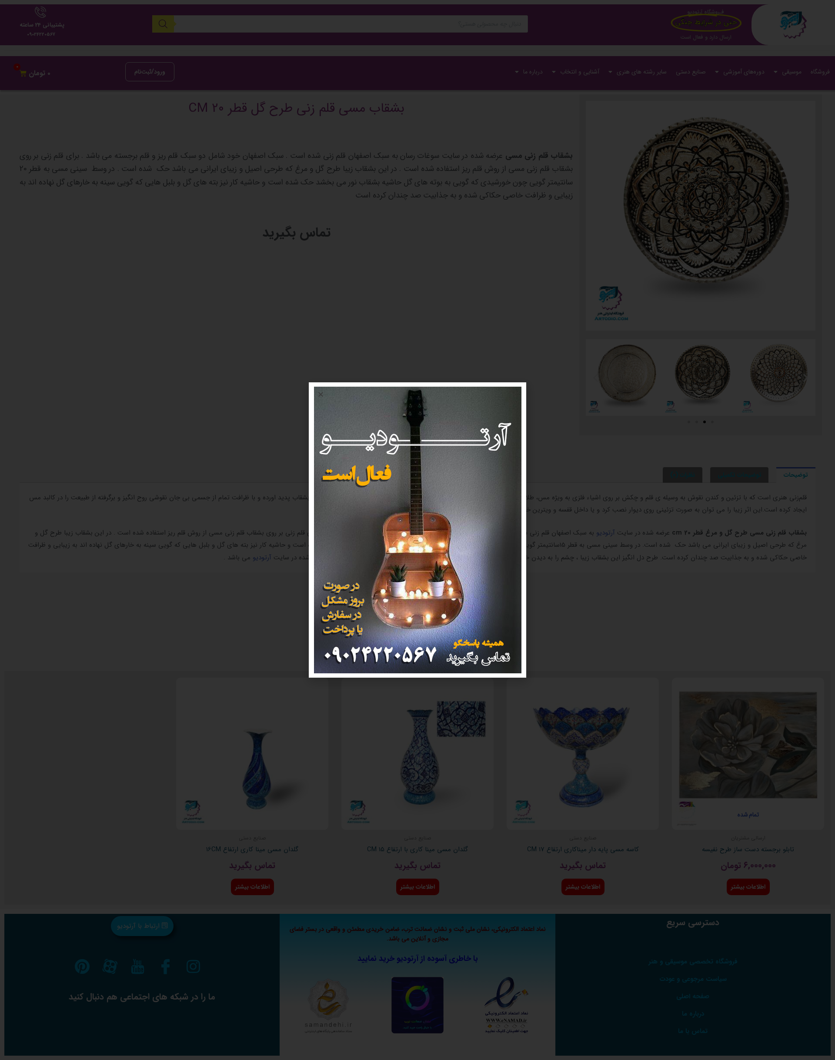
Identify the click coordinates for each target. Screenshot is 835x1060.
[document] (417, 530)
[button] (320, 394)
